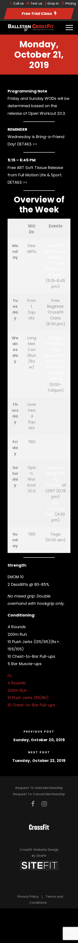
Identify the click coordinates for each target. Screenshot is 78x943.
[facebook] (33, 804)
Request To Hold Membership (39, 787)
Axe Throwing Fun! (55, 508)
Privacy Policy (28, 896)
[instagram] (44, 804)
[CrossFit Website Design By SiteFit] (39, 865)
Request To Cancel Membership (39, 794)
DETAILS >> (27, 144)
